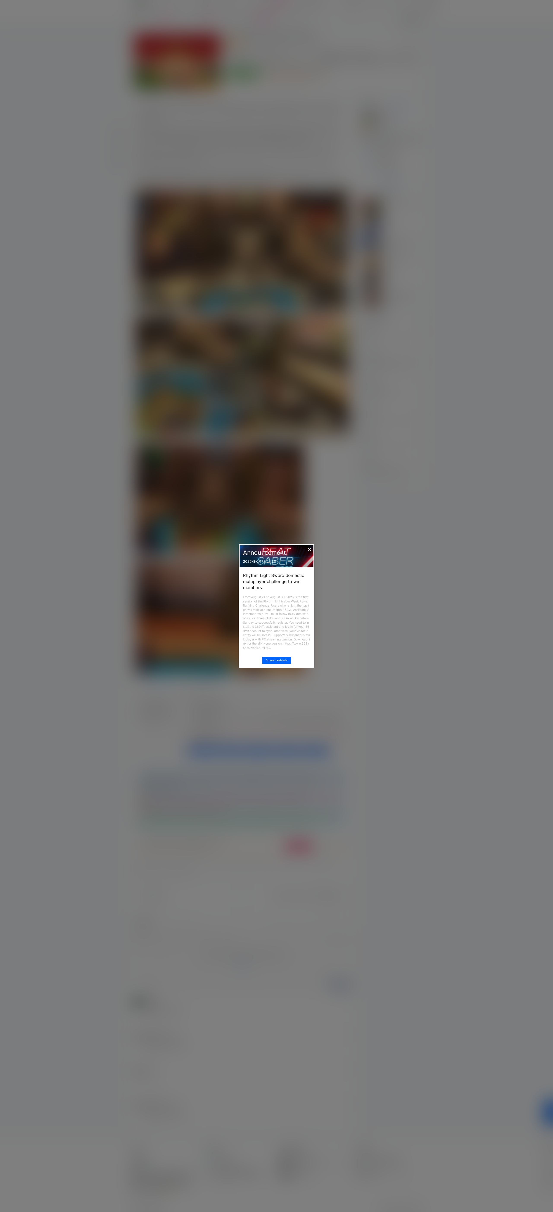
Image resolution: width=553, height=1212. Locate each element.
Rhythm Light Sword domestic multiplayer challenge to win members (273, 581)
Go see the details (276, 660)
